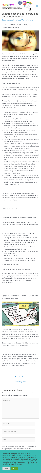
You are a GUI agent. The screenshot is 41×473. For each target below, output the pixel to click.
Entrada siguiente (20, 382)
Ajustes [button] (6, 468)
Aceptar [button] (14, 468)
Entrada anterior (20, 377)
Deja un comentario (8, 20)
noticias (18, 20)
